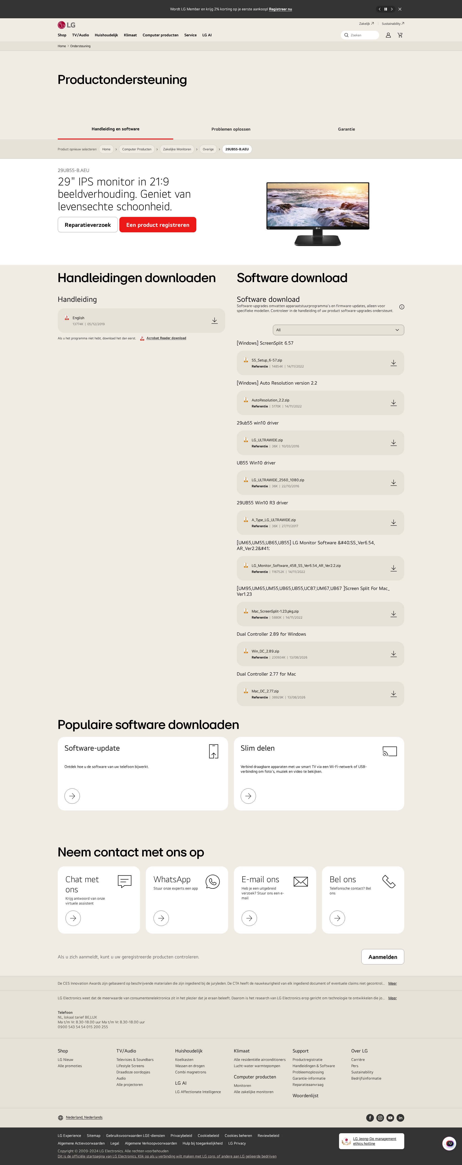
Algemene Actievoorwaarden (81, 1143)
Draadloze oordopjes (133, 1072)
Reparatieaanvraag (308, 1084)
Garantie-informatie (309, 1078)
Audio (121, 1078)
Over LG (359, 1050)
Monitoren (242, 1085)
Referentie (260, 366)
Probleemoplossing (308, 1072)
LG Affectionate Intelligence (198, 1091)
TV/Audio (80, 35)
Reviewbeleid (268, 1135)
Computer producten (161, 35)
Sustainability (391, 23)
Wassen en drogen (190, 1066)
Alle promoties (70, 1066)
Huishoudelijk (106, 35)
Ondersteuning (80, 46)
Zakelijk (364, 23)
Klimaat (130, 35)
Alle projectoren (129, 1084)
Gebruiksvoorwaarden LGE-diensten (135, 1135)
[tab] (115, 129)
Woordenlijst (306, 1095)
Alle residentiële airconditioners (260, 1059)
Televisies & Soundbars (135, 1059)
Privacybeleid (181, 1135)
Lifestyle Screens (130, 1066)
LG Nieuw (65, 1059)
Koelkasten (184, 1059)
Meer (392, 983)
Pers (354, 1066)
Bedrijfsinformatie (366, 1078)
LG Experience (69, 1135)
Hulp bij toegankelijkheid (203, 1143)
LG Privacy (237, 1143)
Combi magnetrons (190, 1072)
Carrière (358, 1059)
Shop (62, 35)
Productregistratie (307, 1059)
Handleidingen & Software (314, 1066)
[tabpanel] (231, 481)
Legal (114, 1143)
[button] (360, 35)
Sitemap (93, 1135)
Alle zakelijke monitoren (253, 1091)
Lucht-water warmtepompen (257, 1066)
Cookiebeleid (208, 1135)
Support (301, 1050)
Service (190, 35)
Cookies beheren (238, 1135)
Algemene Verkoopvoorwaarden (151, 1143)
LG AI (207, 35)
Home (62, 46)
